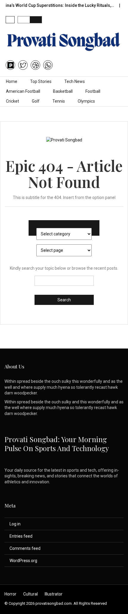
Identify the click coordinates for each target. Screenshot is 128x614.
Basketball (63, 91)
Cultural (30, 594)
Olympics (86, 101)
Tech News (74, 81)
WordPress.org (23, 560)
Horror (10, 594)
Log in (15, 524)
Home (11, 81)
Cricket (12, 101)
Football (92, 91)
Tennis (58, 101)
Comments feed (25, 548)
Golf (36, 101)
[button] (10, 19)
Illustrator (54, 594)
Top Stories (40, 81)
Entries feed (21, 536)
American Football (23, 91)
